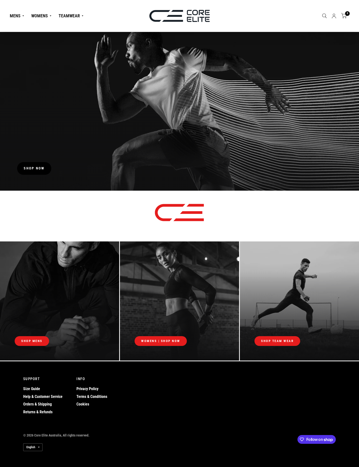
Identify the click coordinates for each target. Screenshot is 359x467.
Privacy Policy (87, 388)
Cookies (82, 404)
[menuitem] (19, 16)
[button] (34, 168)
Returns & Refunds (38, 412)
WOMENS (39, 15)
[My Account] (334, 16)
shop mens (31, 341)
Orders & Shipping (37, 404)
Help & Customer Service (43, 396)
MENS (15, 15)
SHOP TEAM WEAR (277, 341)
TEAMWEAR (69, 15)
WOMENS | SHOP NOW (160, 341)
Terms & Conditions (91, 396)
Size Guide (31, 388)
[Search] (324, 16)
